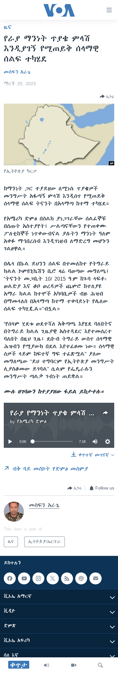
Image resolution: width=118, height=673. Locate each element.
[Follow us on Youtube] (24, 578)
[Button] (107, 96)
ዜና (8, 27)
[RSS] (67, 578)
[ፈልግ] (100, 665)
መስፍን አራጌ (17, 72)
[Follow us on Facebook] (10, 578)
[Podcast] (81, 578)
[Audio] (46, 665)
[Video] (73, 665)
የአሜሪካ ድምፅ (32, 421)
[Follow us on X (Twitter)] (53, 578)
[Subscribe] (95, 578)
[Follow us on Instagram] (38, 578)
